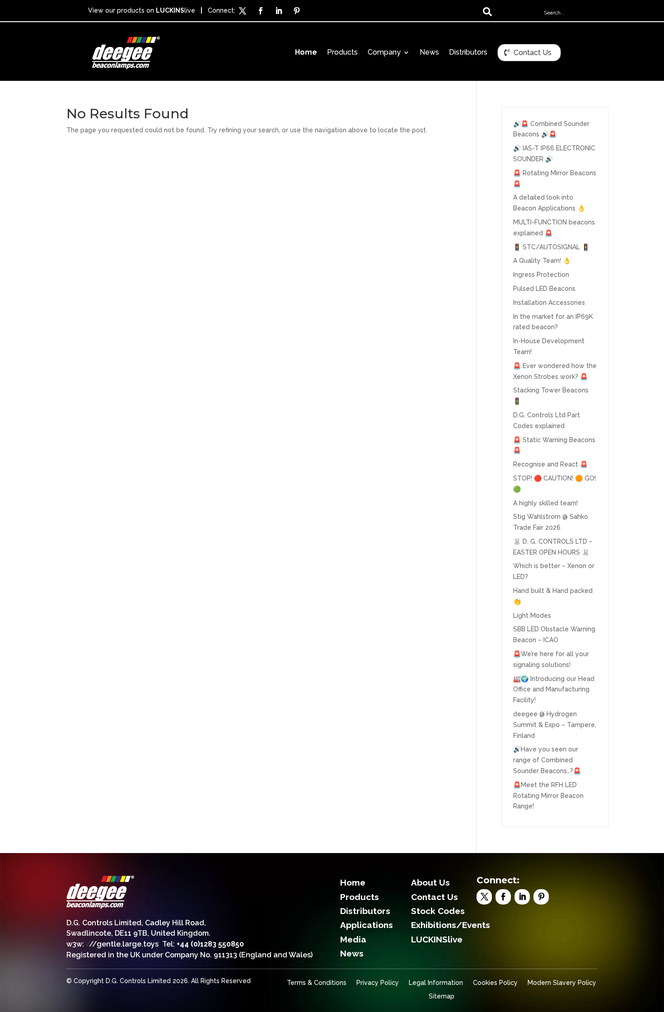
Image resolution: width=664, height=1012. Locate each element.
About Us (430, 882)
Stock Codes (438, 911)
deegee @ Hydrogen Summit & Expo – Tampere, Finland (554, 724)
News (429, 52)
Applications (366, 925)
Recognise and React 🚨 (550, 464)
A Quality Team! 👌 (541, 260)
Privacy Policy (377, 982)
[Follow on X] (242, 11)
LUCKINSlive (437, 939)
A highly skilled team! (545, 503)
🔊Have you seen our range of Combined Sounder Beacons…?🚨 (547, 760)
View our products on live (141, 10)
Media (353, 939)
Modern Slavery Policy (562, 982)
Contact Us (533, 52)
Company (384, 52)
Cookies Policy (495, 982)
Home (306, 52)
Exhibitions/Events (450, 925)
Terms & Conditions (316, 982)
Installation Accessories (549, 302)
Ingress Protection (541, 274)
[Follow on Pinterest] (297, 11)
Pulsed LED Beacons (544, 288)
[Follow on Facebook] (260, 11)
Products (342, 52)
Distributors (468, 52)
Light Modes (532, 615)
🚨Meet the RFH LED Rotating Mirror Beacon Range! (548, 795)
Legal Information (436, 982)
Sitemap (441, 996)
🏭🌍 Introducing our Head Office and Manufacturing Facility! (553, 689)
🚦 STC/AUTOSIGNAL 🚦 (551, 247)
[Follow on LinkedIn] (278, 11)
